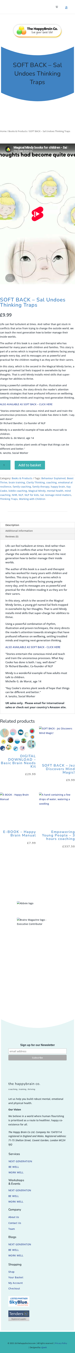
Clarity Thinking (35, 482)
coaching (51, 482)
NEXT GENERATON (19, 1190)
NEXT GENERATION (20, 1161)
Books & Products (17, 131)
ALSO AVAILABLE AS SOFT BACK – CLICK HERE (26, 404)
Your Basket (15, 1277)
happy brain (58, 486)
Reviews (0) (11, 536)
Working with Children (32, 499)
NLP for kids (32, 495)
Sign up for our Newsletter (37, 1045)
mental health (55, 490)
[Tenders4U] (18, 1320)
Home (3, 131)
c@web (44, 1347)
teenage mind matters (58, 495)
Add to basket (29, 465)
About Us (13, 1217)
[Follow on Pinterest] (39, 1338)
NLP (20, 495)
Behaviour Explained (53, 478)
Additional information (19, 530)
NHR (14, 495)
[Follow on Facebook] (26, 1338)
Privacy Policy (61, 1343)
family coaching (22, 486)
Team (11, 1229)
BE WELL (14, 1166)
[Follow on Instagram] (33, 1338)
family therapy (40, 486)
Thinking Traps (9, 499)
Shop (11, 1271)
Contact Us (14, 1223)
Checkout (14, 1288)
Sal (42, 495)
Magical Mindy (37, 490)
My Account (15, 1283)
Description (12, 525)
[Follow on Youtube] (46, 1338)
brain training (17, 482)
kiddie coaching (18, 490)
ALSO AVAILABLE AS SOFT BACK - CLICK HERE (32, 647)
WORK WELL (16, 1172)
